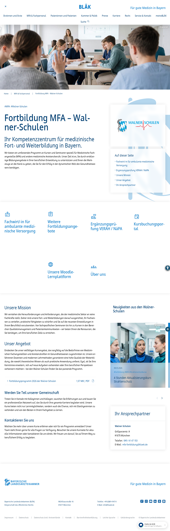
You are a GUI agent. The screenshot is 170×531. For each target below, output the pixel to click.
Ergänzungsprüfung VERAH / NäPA (132, 170)
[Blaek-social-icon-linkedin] (155, 501)
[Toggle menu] (5, 6)
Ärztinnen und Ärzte (12, 15)
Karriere (116, 15)
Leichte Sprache (109, 517)
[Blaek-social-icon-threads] (159, 501)
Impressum (9, 517)
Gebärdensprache (128, 517)
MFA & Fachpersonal (36, 15)
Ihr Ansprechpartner (126, 185)
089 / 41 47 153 (131, 440)
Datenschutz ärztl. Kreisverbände (47, 517)
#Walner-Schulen (19, 106)
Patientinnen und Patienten (64, 15)
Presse (105, 15)
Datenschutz (24, 517)
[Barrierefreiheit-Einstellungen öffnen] (167, 268)
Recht (127, 15)
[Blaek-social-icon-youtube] (150, 501)
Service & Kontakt (143, 15)
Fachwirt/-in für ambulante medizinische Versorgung (135, 163)
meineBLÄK (161, 15)
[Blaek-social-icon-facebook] (141, 501)
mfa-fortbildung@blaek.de (135, 444)
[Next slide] (162, 398)
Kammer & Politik (89, 15)
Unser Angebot (123, 180)
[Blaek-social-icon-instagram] (146, 501)
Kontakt (68, 517)
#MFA (7, 106)
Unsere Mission (123, 175)
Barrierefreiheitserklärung (87, 517)
